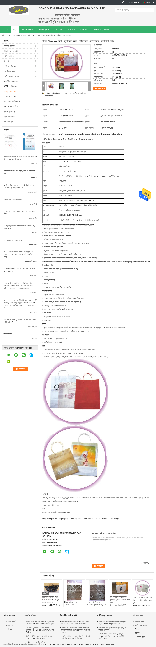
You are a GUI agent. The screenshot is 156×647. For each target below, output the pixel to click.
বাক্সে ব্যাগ (6, 61)
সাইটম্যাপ (137, 633)
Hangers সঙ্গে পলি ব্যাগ (11, 106)
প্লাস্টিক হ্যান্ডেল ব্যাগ (10, 111)
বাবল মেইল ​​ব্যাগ (8, 121)
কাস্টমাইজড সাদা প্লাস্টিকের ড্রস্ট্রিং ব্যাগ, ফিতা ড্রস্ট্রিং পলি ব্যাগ (113, 629)
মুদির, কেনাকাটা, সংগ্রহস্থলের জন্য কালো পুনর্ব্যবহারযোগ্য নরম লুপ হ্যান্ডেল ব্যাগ (96, 605)
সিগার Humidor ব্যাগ (11, 51)
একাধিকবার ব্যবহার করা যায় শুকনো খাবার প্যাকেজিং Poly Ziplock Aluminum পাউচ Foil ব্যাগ (40, 630)
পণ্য (14, 29)
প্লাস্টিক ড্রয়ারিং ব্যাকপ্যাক (12, 76)
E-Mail (137, 629)
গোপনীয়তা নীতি (6, 644)
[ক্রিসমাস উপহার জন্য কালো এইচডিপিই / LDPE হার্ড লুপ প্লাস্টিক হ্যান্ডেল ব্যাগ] (51, 588)
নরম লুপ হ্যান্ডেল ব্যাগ (19, 35)
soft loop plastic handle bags (107, 519)
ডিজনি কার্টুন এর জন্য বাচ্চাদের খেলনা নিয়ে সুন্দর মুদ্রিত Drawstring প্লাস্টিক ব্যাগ (112, 622)
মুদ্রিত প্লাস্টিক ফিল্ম (9, 116)
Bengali (149, 2)
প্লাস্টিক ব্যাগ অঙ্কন (10, 56)
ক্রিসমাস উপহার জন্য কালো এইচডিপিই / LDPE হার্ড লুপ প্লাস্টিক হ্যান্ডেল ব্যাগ (50, 599)
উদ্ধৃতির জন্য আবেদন (101, 29)
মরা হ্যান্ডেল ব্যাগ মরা (10, 96)
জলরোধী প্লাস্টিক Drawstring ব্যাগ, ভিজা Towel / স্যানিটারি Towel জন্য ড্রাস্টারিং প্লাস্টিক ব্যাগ (112, 636)
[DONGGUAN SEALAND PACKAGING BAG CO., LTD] (18, 10)
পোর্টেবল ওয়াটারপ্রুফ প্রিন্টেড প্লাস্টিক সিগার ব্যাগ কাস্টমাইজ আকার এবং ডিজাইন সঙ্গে (75, 637)
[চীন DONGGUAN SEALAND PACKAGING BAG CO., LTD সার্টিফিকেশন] (11, 141)
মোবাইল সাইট (140, 637)
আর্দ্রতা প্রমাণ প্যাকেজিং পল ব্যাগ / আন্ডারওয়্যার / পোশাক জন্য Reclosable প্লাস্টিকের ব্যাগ (40, 622)
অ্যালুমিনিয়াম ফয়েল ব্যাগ (11, 81)
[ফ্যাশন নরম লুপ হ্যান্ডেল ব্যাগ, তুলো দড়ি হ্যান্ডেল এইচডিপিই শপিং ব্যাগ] (120, 588)
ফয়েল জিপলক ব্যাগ (9, 71)
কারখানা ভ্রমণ (44, 29)
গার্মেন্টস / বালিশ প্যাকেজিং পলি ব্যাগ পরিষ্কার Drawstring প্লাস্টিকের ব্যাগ (39, 637)
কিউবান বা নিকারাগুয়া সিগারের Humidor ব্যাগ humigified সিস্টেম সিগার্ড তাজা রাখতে (75, 622)
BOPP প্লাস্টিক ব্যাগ (10, 86)
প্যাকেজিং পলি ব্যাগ (9, 46)
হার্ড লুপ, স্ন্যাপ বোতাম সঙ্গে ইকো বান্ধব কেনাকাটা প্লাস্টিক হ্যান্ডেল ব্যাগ (142, 600)
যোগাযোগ (101, 88)
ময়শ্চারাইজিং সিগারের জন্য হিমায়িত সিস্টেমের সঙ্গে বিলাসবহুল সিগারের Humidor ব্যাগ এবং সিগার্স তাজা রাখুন (75, 630)
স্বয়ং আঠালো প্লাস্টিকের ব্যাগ (12, 101)
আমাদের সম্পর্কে (27, 29)
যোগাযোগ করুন (139, 621)
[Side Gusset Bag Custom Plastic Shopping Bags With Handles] (66, 62)
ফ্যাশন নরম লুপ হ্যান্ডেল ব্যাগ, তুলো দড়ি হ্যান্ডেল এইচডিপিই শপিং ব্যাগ (120, 599)
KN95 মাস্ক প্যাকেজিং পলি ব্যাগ (36, 642)
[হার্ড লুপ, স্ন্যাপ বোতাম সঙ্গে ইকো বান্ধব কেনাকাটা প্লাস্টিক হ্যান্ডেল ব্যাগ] (142, 588)
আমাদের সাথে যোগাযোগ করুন (78, 29)
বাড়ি (6, 29)
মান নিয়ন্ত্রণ (58, 29)
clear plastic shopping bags (58, 519)
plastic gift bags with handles (82, 519)
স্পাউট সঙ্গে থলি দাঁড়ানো (10, 66)
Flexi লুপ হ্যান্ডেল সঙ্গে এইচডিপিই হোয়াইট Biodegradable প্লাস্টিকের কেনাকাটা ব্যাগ (73, 606)
